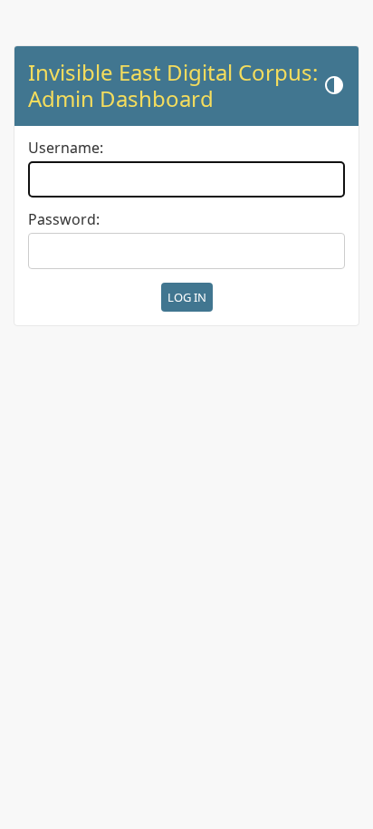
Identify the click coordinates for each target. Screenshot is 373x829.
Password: (64, 219)
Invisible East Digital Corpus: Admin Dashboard (173, 85)
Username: (65, 148)
